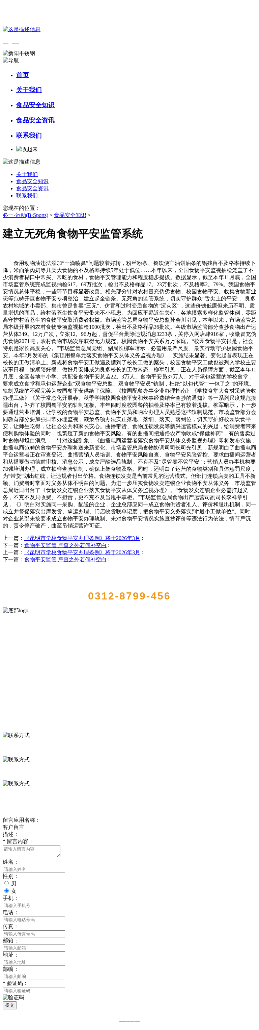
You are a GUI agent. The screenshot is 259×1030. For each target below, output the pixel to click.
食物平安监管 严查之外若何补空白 (65, 545)
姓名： (11, 862)
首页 (22, 74)
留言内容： (18, 841)
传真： (11, 926)
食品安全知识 (35, 104)
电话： (11, 912)
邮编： (11, 969)
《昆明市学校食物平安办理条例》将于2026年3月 (82, 538)
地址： (11, 955)
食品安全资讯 (35, 120)
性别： (11, 876)
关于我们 (29, 89)
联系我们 (29, 135)
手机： (11, 898)
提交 (9, 1005)
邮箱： (11, 940)
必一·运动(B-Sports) (25, 215)
